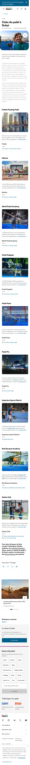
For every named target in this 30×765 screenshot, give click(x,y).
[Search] (17, 8)
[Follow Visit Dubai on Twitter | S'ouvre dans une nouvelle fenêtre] (20, 720)
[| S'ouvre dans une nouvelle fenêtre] (9, 720)
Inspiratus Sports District (11, 435)
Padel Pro (5, 386)
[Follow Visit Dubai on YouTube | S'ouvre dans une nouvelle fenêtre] (26, 720)
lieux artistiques (10, 554)
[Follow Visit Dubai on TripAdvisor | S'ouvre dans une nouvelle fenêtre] (14, 720)
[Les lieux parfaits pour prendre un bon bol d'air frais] (15, 589)
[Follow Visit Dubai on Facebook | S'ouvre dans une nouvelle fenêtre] (3, 720)
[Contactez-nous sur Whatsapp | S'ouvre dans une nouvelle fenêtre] (3, 566)
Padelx (4, 144)
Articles (6, 14)
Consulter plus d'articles (14, 613)
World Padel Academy (9, 241)
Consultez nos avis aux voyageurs (12, 3)
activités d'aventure (18, 548)
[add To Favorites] (25, 35)
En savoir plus (22, 139)
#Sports (4, 622)
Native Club (6, 531)
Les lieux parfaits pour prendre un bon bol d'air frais (14, 602)
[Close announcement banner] (26, 2)
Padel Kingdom (7, 289)
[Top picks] (21, 9)
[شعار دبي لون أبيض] (6, 716)
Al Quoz (15, 380)
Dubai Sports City (13, 428)
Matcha (4, 192)
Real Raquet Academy (9, 483)
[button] (6, 762)
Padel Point (6, 338)
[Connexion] (25, 9)
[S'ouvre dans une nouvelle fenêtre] (8, 566)
